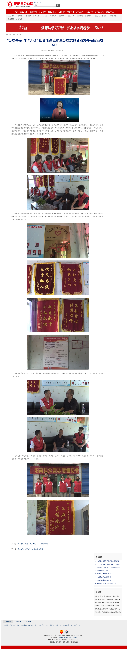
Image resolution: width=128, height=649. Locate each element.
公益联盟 (19, 19)
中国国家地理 (65, 625)
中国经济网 (41, 625)
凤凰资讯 (76, 625)
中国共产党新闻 (49, 625)
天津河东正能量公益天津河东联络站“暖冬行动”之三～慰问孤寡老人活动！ (108, 602)
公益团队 (52, 12)
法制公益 (113, 16)
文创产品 (53, 16)
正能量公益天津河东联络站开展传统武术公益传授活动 (108, 609)
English (40, 2)
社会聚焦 (33, 12)
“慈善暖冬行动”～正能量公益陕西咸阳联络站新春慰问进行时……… (108, 605)
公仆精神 (28, 16)
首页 (16, 12)
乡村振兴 (105, 16)
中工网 (71, 625)
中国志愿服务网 (24, 625)
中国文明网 (57, 625)
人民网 (31, 625)
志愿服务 (19, 16)
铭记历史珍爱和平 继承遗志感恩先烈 (107, 561)
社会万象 (11, 16)
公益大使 (88, 16)
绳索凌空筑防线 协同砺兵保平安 (105, 583)
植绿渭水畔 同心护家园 (103, 580)
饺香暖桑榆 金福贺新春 (103, 577)
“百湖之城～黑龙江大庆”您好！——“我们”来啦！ (33, 544)
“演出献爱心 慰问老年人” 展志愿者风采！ (30, 549)
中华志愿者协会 (7, 625)
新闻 (36, 5)
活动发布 (70, 12)
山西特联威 (16, 625)
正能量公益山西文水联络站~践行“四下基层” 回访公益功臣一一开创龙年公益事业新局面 (108, 599)
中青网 (35, 625)
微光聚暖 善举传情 (101, 570)
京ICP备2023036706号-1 (65, 637)
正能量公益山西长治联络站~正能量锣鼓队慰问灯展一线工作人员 (108, 596)
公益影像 (61, 12)
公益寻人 (97, 16)
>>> (80, 625)
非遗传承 (45, 16)
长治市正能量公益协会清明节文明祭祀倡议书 (108, 564)
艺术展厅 (36, 16)
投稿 (35, 2)
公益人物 (89, 12)
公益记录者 (70, 16)
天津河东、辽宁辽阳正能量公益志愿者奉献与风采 (108, 612)
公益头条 (23, 12)
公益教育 (61, 16)
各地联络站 (99, 12)
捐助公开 (80, 12)
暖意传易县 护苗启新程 (103, 574)
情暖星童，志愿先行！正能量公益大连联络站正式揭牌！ (108, 567)
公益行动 (42, 12)
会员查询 (11, 19)
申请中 (75, 637)
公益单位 (110, 12)
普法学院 (80, 16)
